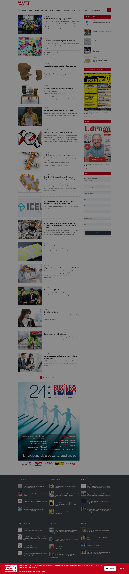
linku (36, 567)
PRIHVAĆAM (110, 568)
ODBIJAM (121, 568)
